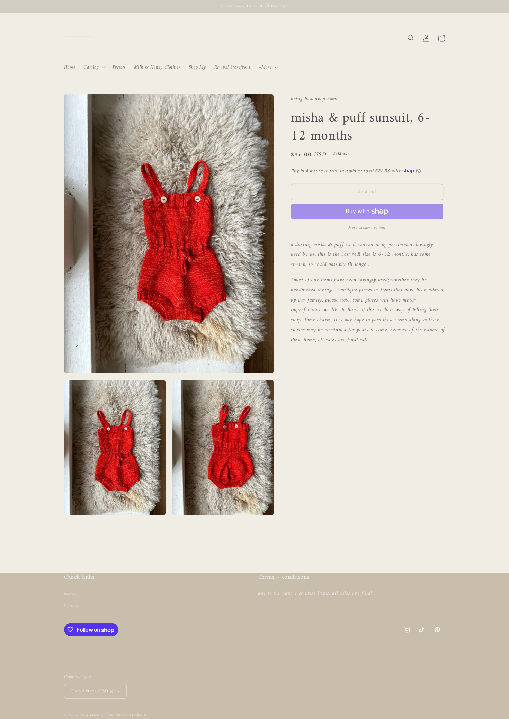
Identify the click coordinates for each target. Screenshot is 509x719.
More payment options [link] (367, 228)
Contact (72, 605)
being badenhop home (97, 715)
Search (70, 593)
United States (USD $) (92, 691)
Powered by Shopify (132, 715)
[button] (93, 67)
